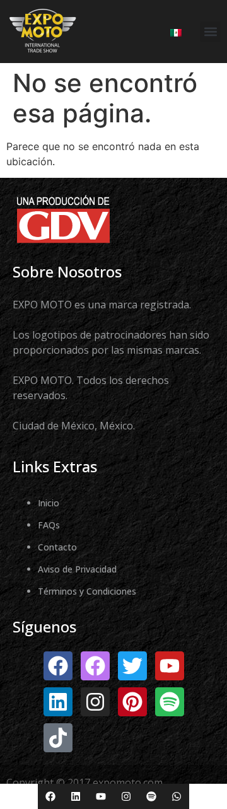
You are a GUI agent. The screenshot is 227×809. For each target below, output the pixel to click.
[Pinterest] (132, 701)
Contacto (57, 547)
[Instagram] (126, 796)
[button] (210, 31)
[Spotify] (151, 796)
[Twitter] (132, 665)
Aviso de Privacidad (77, 569)
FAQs (49, 525)
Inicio (48, 503)
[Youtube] (101, 796)
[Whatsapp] (176, 796)
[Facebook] (50, 796)
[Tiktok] (58, 737)
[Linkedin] (75, 796)
